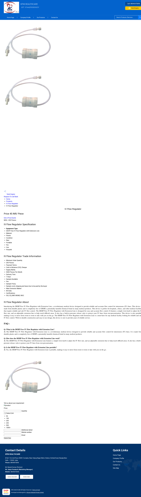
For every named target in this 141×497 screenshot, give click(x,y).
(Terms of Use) (36, 490)
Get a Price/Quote (10, 218)
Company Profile (25, 17)
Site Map (116, 468)
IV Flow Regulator (12, 204)
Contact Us (54, 17)
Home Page (10, 17)
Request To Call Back (11, 197)
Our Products (41, 17)
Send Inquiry (10, 194)
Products (9, 201)
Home (8, 199)
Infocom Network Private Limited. (35, 492)
